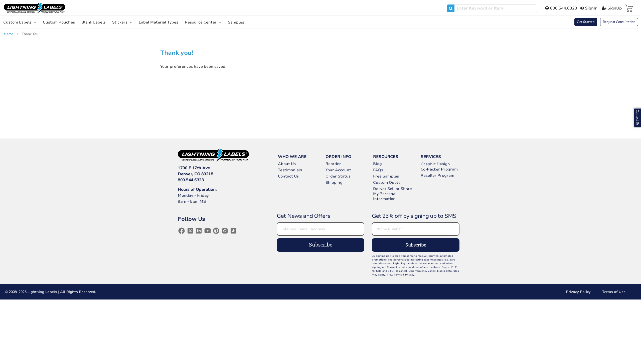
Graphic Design (435, 164)
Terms (398, 274)
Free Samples (386, 176)
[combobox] (492, 8)
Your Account (338, 170)
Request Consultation (619, 22)
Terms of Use (613, 292)
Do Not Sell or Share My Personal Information (392, 193)
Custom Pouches (59, 22)
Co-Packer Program (439, 169)
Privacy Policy (578, 292)
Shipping (334, 182)
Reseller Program (437, 175)
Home (9, 34)
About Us (287, 163)
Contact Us (288, 176)
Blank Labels (93, 22)
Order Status (338, 176)
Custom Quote (387, 182)
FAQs (378, 170)
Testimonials (290, 170)
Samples (236, 22)
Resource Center (201, 22)
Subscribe (320, 245)
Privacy (409, 274)
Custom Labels (18, 22)
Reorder (333, 163)
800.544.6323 (191, 180)
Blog (377, 163)
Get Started (586, 22)
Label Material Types (158, 22)
